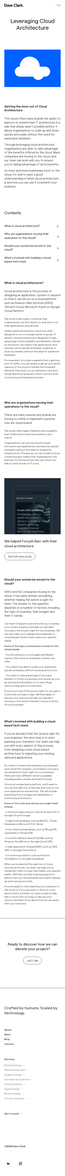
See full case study (20, 556)
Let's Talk (32, 960)
